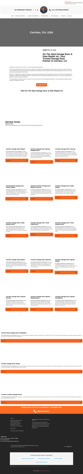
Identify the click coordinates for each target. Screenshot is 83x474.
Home (12, 15)
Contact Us (63, 15)
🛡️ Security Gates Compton (44, 458)
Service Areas (54, 15)
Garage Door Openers (33, 15)
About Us (70, 15)
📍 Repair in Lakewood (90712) (27, 458)
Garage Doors (44, 15)
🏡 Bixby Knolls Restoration (41, 462)
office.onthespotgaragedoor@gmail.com (11, 441)
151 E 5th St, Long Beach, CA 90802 (11, 438)
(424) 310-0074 (6, 439)
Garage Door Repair (20, 15)
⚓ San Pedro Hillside (57, 458)
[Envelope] (37, 10)
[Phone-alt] (35, 10)
